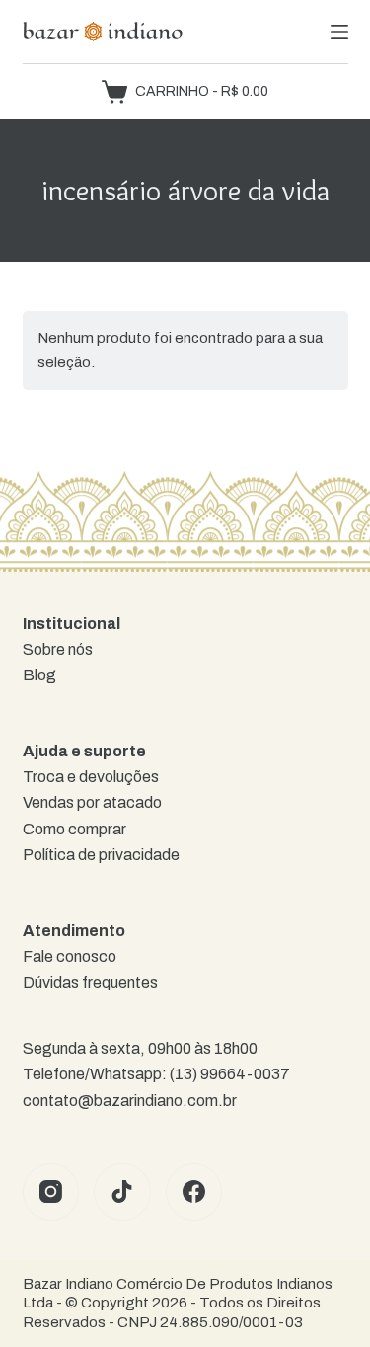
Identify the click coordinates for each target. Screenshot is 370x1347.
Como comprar (74, 829)
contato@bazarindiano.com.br (130, 1100)
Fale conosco (69, 956)
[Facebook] (194, 1192)
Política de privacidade (101, 854)
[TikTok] (122, 1192)
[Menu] (339, 31)
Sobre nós (58, 649)
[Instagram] (51, 1192)
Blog (39, 675)
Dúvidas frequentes (90, 982)
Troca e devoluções (91, 776)
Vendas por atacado (92, 802)
